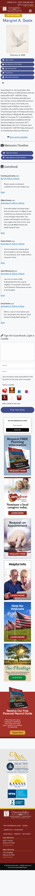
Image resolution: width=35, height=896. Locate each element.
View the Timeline (12, 153)
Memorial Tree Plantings (11, 77)
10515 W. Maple (8, 852)
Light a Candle (9, 60)
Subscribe (17, 430)
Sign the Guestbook (10, 68)
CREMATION (8, 830)
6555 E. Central (8, 841)
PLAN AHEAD (18, 830)
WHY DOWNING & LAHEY (12, 825)
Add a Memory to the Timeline (13, 64)
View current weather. (18, 137)
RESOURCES (8, 834)
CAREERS (17, 834)
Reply (3, 192)
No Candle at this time (12, 404)
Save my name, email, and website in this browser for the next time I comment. (18, 378)
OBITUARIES (26, 834)
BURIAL (25, 825)
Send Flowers (9, 73)
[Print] (3, 83)
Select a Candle (8, 385)
